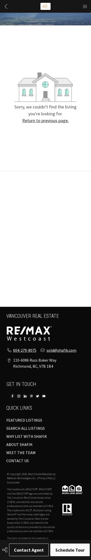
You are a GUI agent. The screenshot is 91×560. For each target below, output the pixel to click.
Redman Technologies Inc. (22, 478)
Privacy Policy (46, 478)
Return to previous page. (45, 120)
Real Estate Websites (40, 474)
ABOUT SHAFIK (19, 444)
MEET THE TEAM (21, 452)
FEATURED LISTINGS (24, 420)
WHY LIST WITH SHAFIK (26, 436)
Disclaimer (13, 482)
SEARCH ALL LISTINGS (25, 428)
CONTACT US (17, 460)
